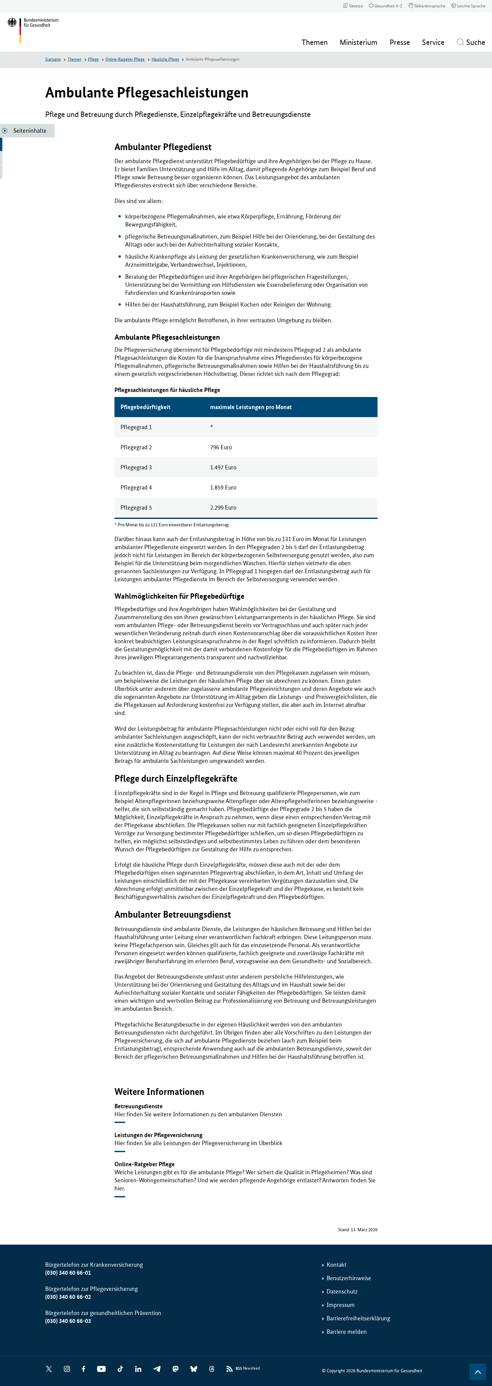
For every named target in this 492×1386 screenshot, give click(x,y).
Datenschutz (342, 1291)
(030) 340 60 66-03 (68, 1321)
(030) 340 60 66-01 (68, 1272)
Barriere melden (347, 1331)
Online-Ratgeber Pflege (125, 59)
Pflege (93, 59)
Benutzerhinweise (349, 1278)
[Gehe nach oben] (478, 1372)
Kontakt (336, 1264)
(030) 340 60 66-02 (68, 1297)
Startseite (53, 59)
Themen (74, 59)
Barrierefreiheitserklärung (358, 1318)
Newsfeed (248, 1368)
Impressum (341, 1305)
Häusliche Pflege (165, 59)
